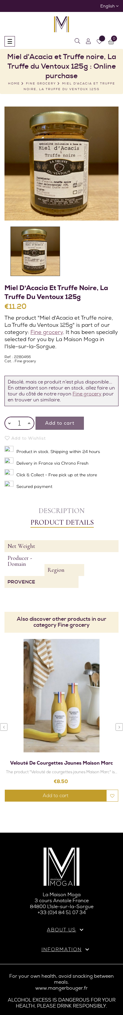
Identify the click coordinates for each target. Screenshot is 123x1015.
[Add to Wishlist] (112, 796)
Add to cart (59, 423)
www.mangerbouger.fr (61, 988)
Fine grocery (46, 332)
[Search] (77, 41)
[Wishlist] (99, 41)
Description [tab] (61, 510)
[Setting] (88, 41)
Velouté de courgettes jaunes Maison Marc (61, 763)
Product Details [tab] (62, 522)
